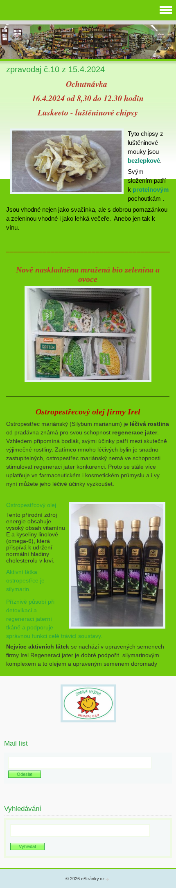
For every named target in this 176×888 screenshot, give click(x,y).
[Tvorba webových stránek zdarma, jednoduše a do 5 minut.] (108, 879)
